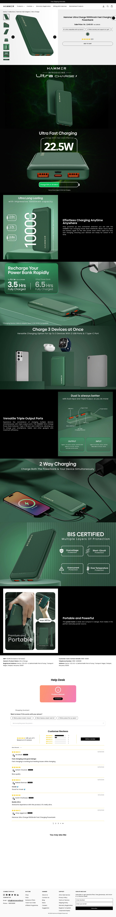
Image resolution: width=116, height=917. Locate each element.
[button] (86, 39)
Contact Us (45, 897)
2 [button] (55, 823)
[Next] (54, 37)
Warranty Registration (43, 6)
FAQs (26, 897)
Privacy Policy (63, 897)
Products (20, 6)
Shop (27, 895)
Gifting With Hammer (60, 6)
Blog (43, 900)
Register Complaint (65, 908)
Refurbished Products (76, 6)
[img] (16, 752)
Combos (30, 6)
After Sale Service (64, 895)
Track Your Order (30, 903)
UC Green (87, 34)
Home (5, 12)
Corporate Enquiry (64, 910)
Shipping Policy (63, 903)
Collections (11, 12)
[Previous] (13, 37)
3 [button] (58, 823)
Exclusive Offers (30, 900)
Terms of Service (64, 900)
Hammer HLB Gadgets (23, 12)
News (44, 903)
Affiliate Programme (31, 905)
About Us (45, 895)
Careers (44, 905)
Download (58, 698)
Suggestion (45, 908)
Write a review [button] (90, 739)
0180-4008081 (76, 661)
